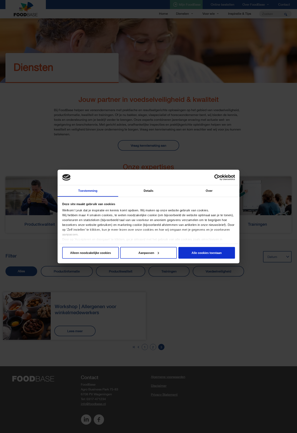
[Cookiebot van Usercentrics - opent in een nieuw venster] (217, 177)
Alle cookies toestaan (207, 252)
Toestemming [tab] (87, 190)
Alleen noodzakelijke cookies (90, 252)
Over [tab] (209, 190)
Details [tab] (149, 190)
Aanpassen (146, 252)
